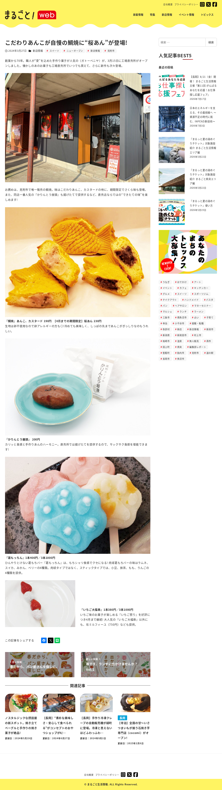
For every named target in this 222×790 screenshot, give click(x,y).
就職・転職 (198, 323)
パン (165, 305)
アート (197, 282)
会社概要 (168, 4)
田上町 (166, 346)
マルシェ (167, 311)
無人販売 (194, 341)
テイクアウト (170, 299)
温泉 (179, 341)
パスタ (209, 299)
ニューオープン (74, 50)
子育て (210, 317)
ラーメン (198, 311)
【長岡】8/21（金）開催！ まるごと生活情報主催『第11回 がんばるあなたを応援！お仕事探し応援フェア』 (203, 85)
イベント (167, 287)
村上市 (197, 335)
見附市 (111, 50)
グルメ (166, 293)
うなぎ (166, 282)
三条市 (166, 317)
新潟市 (210, 329)
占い (196, 317)
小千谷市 (179, 323)
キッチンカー (201, 287)
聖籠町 (166, 352)
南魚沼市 (182, 317)
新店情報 (38, 50)
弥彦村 (166, 329)
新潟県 (166, 335)
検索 (211, 42)
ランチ (183, 311)
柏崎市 (166, 341)
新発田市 (182, 335)
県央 (179, 346)
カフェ (183, 287)
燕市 (208, 341)
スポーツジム (201, 293)
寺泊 (165, 323)
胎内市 (180, 352)
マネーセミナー (202, 305)
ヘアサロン (181, 305)
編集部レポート (197, 346)
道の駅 (210, 352)
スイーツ (54, 50)
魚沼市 (180, 358)
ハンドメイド (191, 299)
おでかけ (182, 282)
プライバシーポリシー (186, 4)
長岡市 (166, 358)
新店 (179, 329)
